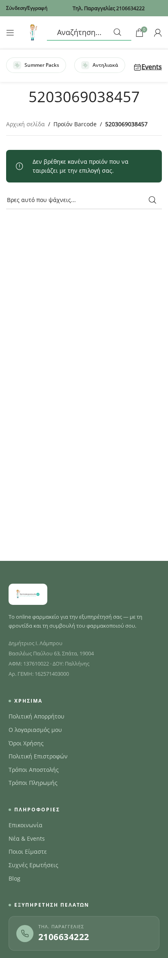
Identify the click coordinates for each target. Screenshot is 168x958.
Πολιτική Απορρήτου (36, 716)
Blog (14, 878)
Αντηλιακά (105, 65)
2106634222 (63, 937)
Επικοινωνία (25, 825)
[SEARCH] (152, 200)
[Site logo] (32, 32)
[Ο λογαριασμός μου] (158, 32)
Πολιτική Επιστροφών (38, 756)
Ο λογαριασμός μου (35, 730)
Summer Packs (41, 65)
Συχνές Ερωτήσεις (33, 865)
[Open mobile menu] (10, 32)
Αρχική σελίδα (25, 124)
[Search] (89, 32)
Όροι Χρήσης (26, 743)
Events (151, 66)
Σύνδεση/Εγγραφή (26, 7)
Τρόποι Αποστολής (34, 769)
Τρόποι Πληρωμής (33, 783)
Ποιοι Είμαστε (28, 851)
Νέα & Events (27, 838)
